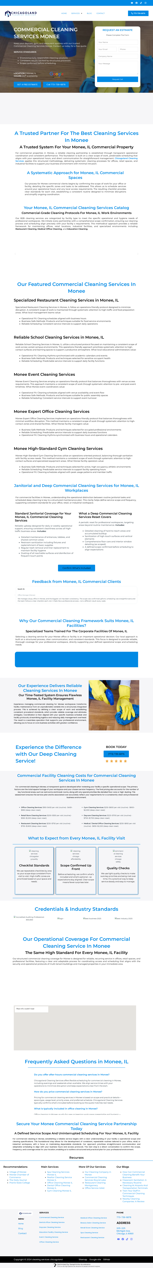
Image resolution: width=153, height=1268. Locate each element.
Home (64, 13)
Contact (100, 13)
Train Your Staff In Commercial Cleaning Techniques (134, 1193)
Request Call (117, 79)
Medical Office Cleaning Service (94, 1218)
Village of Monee (17, 1172)
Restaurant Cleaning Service (92, 1237)
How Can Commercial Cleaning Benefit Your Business (134, 1175)
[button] (15, 253)
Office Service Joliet (95, 1188)
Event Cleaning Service (48, 1237)
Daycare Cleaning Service (50, 1227)
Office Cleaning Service (49, 1242)
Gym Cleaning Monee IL (59, 1191)
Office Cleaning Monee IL (60, 1183)
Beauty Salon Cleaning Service (93, 1223)
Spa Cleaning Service (89, 1232)
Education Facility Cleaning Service (53, 1232)
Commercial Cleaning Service (51, 1217)
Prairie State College (19, 1183)
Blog (89, 13)
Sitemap (83, 1259)
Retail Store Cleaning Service (93, 1227)
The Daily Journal (18, 1180)
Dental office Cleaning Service (52, 1222)
